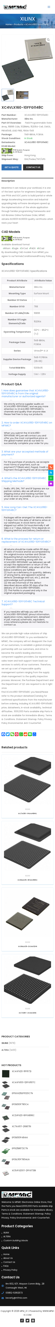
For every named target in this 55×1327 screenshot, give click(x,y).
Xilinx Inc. (28, 118)
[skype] (50, 472)
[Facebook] (22, 1320)
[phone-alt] (50, 467)
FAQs (6, 1266)
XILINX (5, 1043)
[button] (48, 40)
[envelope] (50, 483)
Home (6, 1254)
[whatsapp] (50, 478)
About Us (8, 1258)
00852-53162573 (14, 1292)
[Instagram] (33, 1320)
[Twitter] (27, 1320)
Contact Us (9, 1262)
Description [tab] (8, 180)
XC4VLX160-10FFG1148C (36, 142)
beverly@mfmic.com (16, 1297)
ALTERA (5, 1050)
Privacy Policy (10, 1270)
